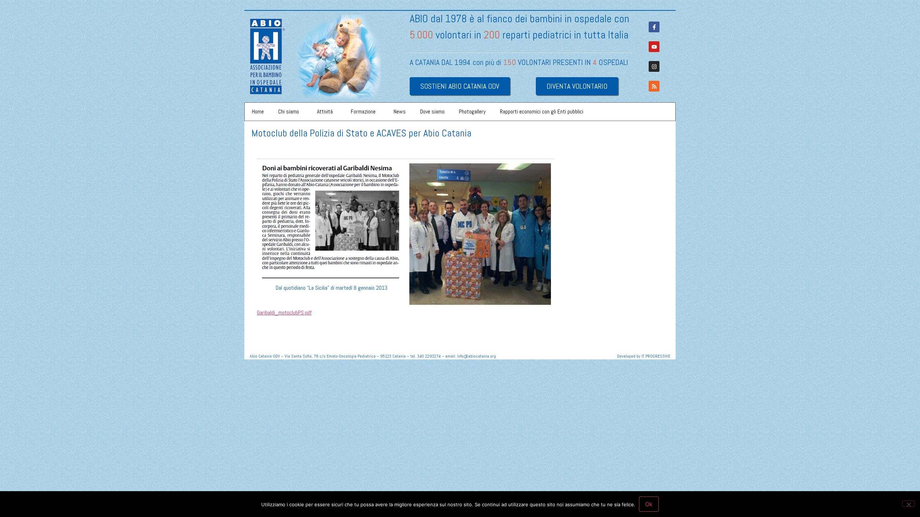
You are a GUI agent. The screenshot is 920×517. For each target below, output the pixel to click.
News (400, 111)
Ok (649, 504)
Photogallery (472, 111)
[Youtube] (654, 46)
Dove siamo (432, 111)
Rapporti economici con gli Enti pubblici (541, 111)
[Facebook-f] (654, 27)
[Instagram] (654, 66)
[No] (908, 503)
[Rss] (654, 86)
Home (258, 111)
